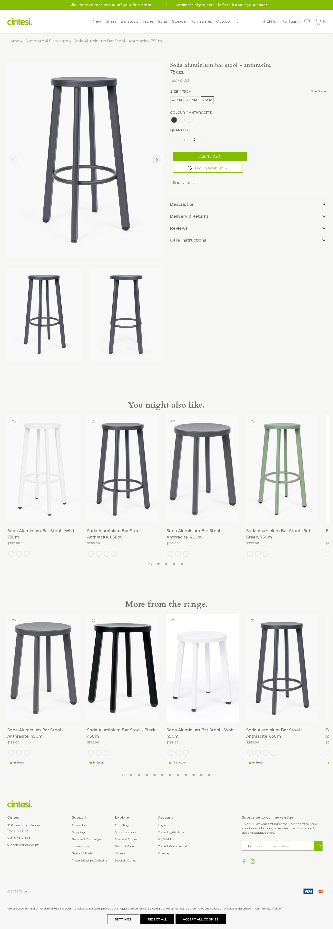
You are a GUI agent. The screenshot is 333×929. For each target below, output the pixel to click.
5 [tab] (182, 564)
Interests (254, 846)
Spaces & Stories (126, 839)
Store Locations (125, 832)
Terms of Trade (82, 853)
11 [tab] (201, 775)
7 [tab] (170, 775)
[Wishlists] (307, 22)
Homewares (201, 22)
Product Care (124, 846)
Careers (120, 853)
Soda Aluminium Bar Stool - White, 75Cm (42, 533)
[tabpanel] (44, 314)
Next (157, 160)
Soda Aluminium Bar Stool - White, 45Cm (201, 733)
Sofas (162, 22)
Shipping (78, 832)
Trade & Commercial (172, 846)
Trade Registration (171, 832)
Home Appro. (81, 846)
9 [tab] (186, 775)
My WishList (166, 839)
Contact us (79, 825)
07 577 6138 (22, 837)
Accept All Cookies (200, 919)
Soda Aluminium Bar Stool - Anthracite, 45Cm (194, 533)
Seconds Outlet (125, 860)
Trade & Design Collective (89, 860)
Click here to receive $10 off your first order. (110, 5)
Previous (13, 160)
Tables (148, 22)
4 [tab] (174, 564)
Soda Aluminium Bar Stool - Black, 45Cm (122, 733)
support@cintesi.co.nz (23, 845)
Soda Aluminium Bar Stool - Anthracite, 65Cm (115, 533)
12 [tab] (209, 775)
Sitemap (164, 853)
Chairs (111, 22)
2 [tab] (158, 564)
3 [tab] (166, 564)
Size (248, 91)
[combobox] (291, 22)
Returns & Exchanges (87, 839)
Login (162, 825)
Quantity (179, 130)
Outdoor (223, 22)
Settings (123, 919)
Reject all (157, 919)
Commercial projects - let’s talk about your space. (222, 5)
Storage (179, 22)
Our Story (122, 825)
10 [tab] (194, 775)
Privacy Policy (271, 908)
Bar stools (129, 22)
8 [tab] (178, 775)
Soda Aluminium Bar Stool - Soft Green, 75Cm (279, 533)
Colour (191, 112)
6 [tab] (162, 775)
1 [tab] (151, 564)
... (237, 22)
